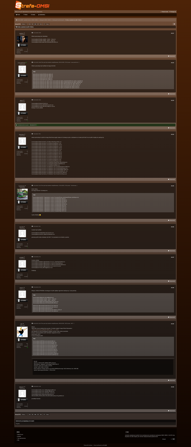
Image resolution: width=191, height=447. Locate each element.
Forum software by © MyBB (100, 445)
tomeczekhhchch (74, 62)
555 (32, 24)
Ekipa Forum (20, 434)
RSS (18, 440)
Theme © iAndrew (88, 445)
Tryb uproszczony (21, 438)
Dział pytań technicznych (58, 20)
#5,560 (172, 387)
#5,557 (172, 257)
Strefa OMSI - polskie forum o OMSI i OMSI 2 (28, 20)
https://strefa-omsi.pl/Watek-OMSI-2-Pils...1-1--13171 (45, 330)
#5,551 (172, 33)
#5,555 (172, 186)
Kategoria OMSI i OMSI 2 (45, 20)
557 (38, 24)
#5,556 (172, 226)
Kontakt (19, 436)
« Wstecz (23, 24)
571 (44, 24)
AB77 (72, 323)
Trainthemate (73, 185)
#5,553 (172, 100)
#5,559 (172, 323)
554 (30, 24)
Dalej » (47, 24)
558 (41, 24)
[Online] (26, 62)
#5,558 (172, 287)
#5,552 (172, 62)
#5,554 (172, 134)
